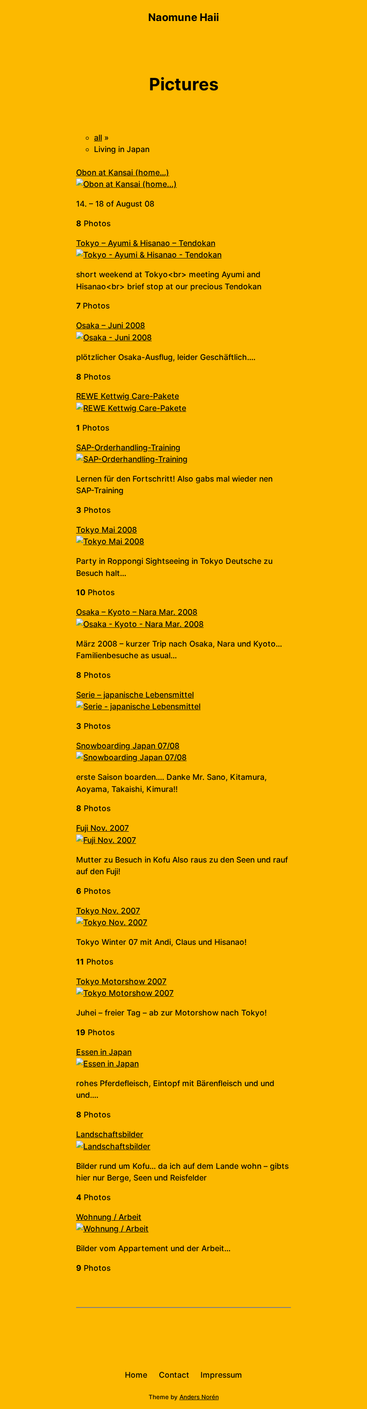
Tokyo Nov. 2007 (108, 910)
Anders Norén (199, 1397)
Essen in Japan (104, 1052)
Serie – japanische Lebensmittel (135, 694)
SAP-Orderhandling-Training (128, 447)
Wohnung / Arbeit (108, 1217)
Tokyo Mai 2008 (106, 529)
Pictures (183, 84)
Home (136, 1374)
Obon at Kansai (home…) (122, 172)
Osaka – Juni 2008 (110, 325)
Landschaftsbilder (109, 1134)
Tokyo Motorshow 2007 (121, 981)
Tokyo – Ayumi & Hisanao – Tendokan (145, 243)
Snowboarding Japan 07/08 (127, 745)
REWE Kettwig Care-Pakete (127, 396)
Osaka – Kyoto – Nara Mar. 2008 (136, 612)
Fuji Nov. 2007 (102, 828)
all (98, 137)
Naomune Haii (183, 17)
